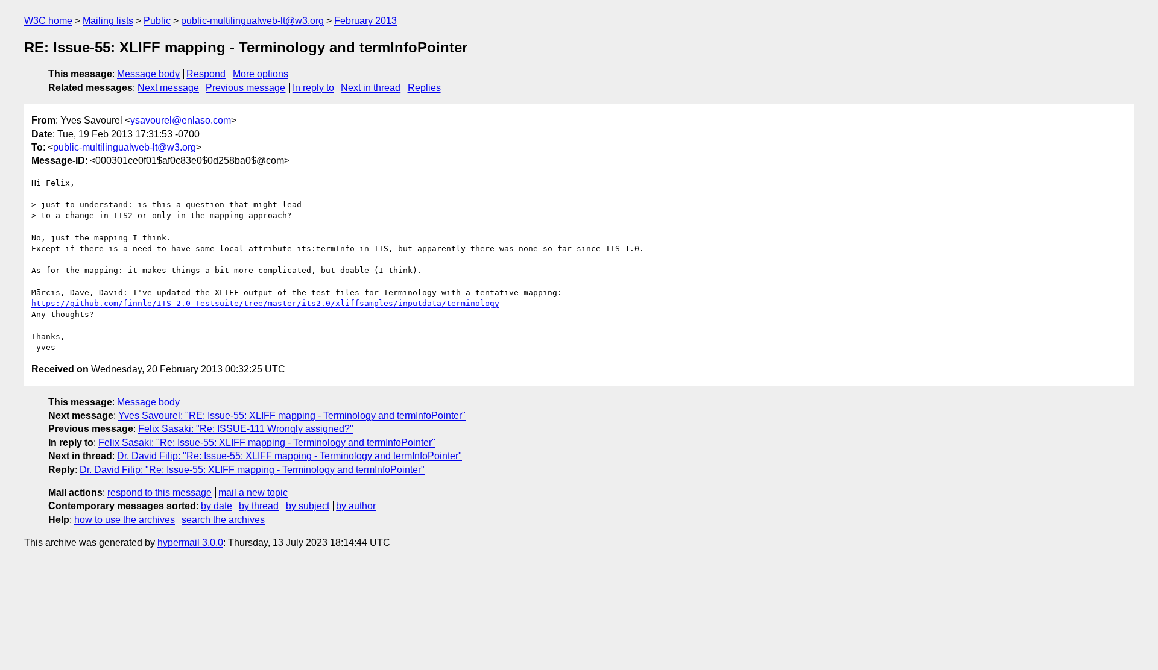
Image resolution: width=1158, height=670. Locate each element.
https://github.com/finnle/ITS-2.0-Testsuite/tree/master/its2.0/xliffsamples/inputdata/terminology (265, 303)
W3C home (48, 21)
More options (260, 74)
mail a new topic (253, 492)
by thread (259, 506)
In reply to (313, 88)
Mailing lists (108, 21)
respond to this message (159, 492)
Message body (148, 74)
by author (356, 506)
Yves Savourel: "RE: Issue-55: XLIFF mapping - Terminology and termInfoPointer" (292, 415)
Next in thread (370, 88)
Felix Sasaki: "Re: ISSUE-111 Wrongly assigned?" (245, 429)
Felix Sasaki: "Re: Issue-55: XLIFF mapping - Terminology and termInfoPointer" (266, 442)
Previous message (245, 88)
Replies (424, 88)
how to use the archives (124, 520)
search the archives (223, 520)
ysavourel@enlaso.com (180, 120)
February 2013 (365, 21)
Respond (206, 74)
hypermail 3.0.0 (190, 542)
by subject (307, 506)
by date (216, 506)
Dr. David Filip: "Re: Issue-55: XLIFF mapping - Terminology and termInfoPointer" (289, 456)
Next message (168, 88)
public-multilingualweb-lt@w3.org (252, 21)
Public (157, 21)
